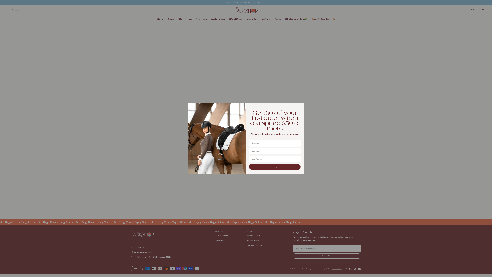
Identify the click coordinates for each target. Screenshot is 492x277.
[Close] (301, 106)
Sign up (275, 167)
